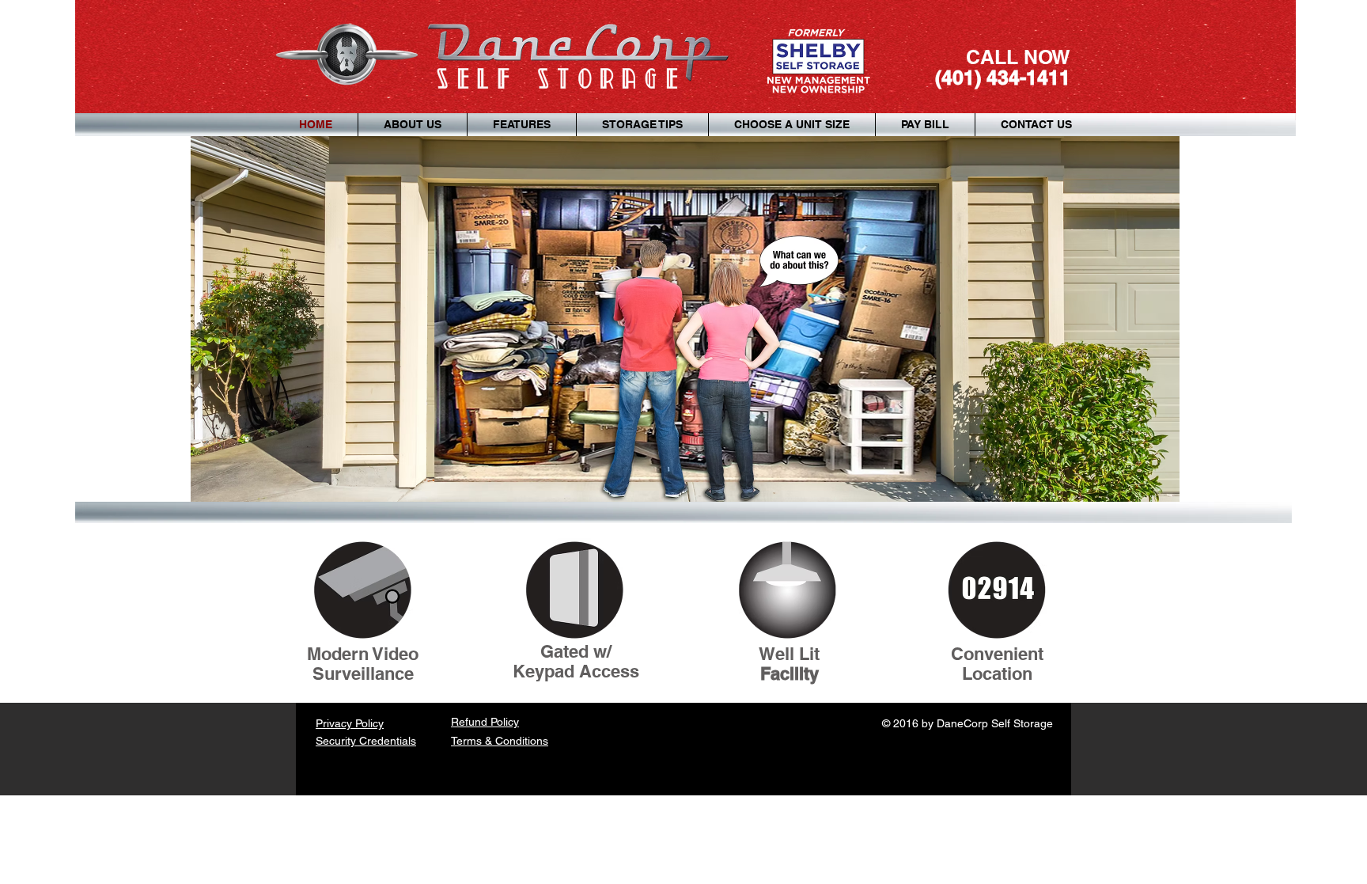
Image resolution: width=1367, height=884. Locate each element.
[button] (685, 319)
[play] (1146, 488)
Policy (369, 723)
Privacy (335, 723)
